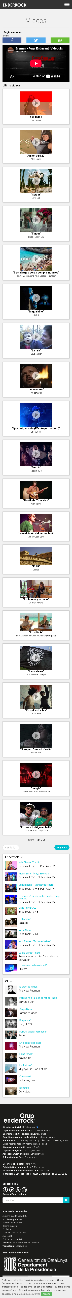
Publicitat (7, 1229)
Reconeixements (10, 1226)
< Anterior (10, 847)
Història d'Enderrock (12, 1222)
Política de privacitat (12, 1239)
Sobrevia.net (21, 1246)
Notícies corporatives (12, 1219)
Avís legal (7, 1236)
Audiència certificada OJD (15, 1216)
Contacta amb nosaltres (14, 1232)
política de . (30, 1294)
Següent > (62, 847)
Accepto (46, 1294)
